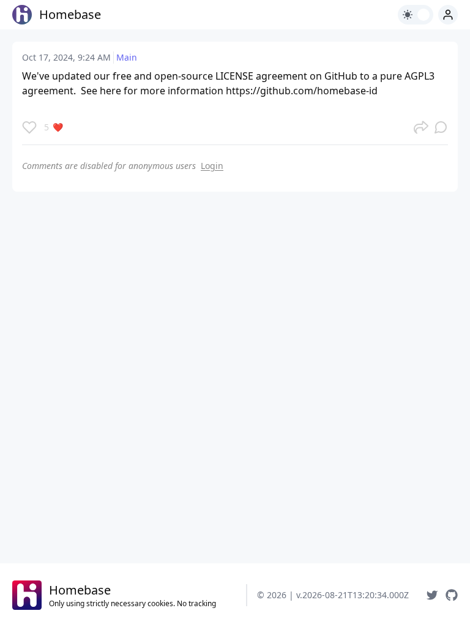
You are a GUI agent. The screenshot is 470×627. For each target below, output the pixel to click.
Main (126, 57)
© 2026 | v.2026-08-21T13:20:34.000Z (333, 595)
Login (212, 165)
